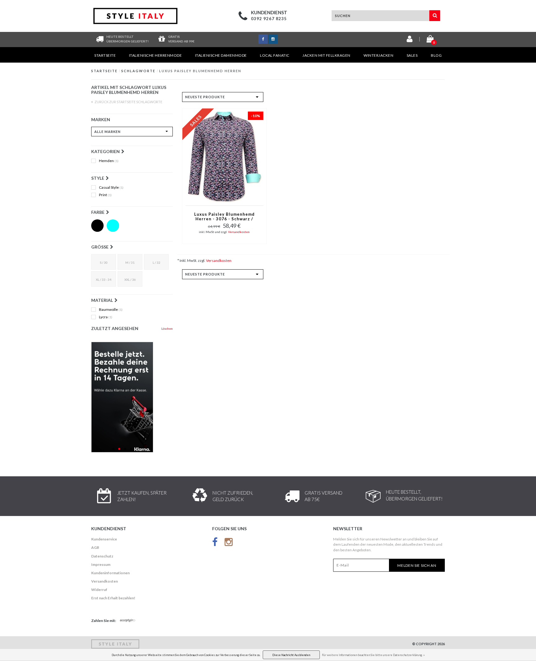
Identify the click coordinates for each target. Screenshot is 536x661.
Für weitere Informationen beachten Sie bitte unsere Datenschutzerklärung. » (373, 655)
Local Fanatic (274, 55)
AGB (95, 547)
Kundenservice (104, 539)
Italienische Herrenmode (155, 55)
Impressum (100, 564)
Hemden (108, 161)
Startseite (105, 55)
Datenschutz (102, 556)
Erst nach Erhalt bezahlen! (113, 598)
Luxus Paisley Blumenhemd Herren (200, 71)
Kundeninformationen (110, 573)
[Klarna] (132, 397)
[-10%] (224, 156)
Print (105, 195)
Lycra (105, 317)
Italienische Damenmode (221, 55)
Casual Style (111, 187)
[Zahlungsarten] (128, 620)
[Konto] (409, 40)
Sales (412, 55)
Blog (436, 55)
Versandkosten (239, 232)
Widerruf (99, 589)
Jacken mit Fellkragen (326, 55)
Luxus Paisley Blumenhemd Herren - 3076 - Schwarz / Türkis (224, 217)
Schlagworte (138, 71)
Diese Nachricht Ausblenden (291, 655)
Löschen (167, 328)
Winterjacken (378, 55)
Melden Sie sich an (416, 565)
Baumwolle (111, 309)
